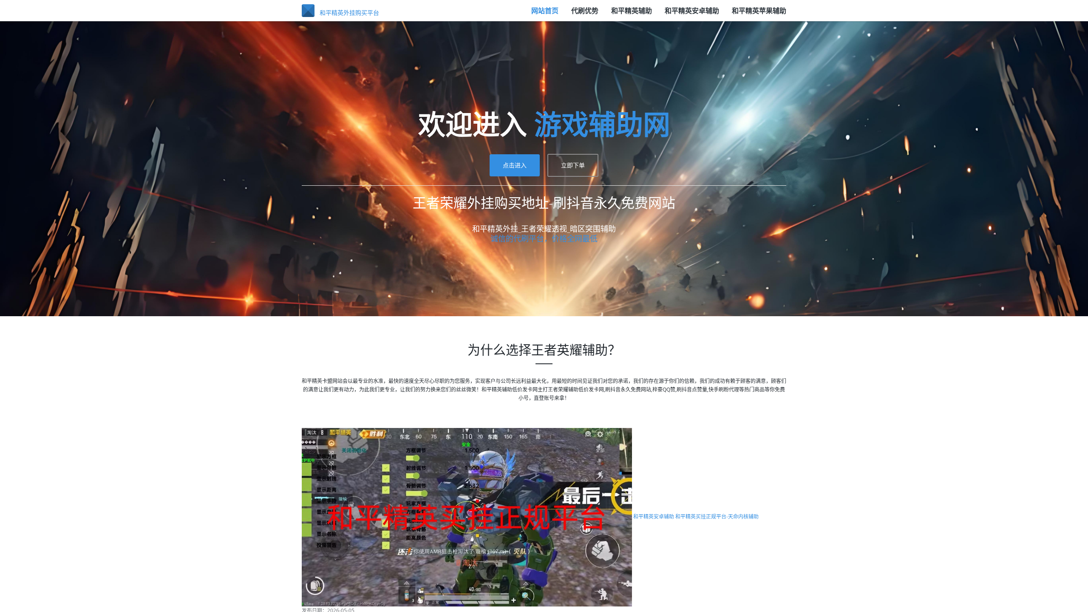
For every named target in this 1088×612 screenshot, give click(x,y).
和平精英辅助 (631, 15)
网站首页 (544, 15)
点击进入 (515, 313)
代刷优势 (584, 15)
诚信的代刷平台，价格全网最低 (544, 386)
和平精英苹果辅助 (759, 15)
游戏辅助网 (602, 271)
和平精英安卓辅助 (692, 15)
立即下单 (573, 313)
